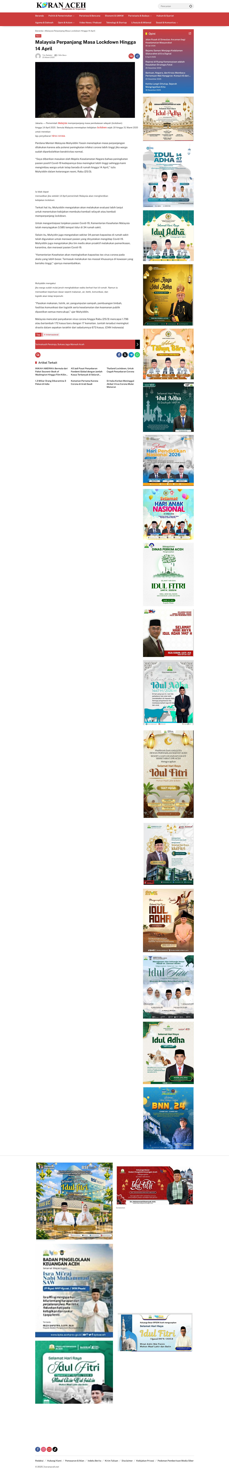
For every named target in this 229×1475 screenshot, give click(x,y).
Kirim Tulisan (111, 1460)
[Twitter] (125, 354)
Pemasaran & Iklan (74, 1460)
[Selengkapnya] (189, 33)
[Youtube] (49, 1449)
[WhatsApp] (137, 354)
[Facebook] (119, 354)
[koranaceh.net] (61, 6)
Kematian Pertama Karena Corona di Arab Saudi (84, 382)
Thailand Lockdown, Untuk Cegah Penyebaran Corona (120, 370)
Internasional (52, 334)
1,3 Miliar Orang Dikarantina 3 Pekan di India (50, 382)
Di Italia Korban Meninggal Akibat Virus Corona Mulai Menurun (120, 384)
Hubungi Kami (54, 1460)
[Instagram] (43, 1449)
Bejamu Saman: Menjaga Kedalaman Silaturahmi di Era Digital (164, 52)
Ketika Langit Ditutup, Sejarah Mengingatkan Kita (161, 85)
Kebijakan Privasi (145, 1460)
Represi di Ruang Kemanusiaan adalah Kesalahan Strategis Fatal (165, 63)
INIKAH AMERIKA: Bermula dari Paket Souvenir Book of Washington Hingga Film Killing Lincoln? (51, 371)
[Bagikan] (137, 56)
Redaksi (39, 1460)
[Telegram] (131, 354)
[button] (191, 6)
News (38, 36)
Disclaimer (127, 1460)
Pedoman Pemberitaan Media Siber (176, 1460)
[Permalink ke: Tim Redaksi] (38, 56)
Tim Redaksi (47, 55)
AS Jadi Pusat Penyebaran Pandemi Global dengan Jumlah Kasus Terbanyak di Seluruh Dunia (86, 371)
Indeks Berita (94, 1460)
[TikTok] (54, 1449)
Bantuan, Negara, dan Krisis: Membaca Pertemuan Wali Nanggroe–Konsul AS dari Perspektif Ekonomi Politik (167, 74)
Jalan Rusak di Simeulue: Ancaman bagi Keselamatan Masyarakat (165, 41)
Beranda (39, 31)
